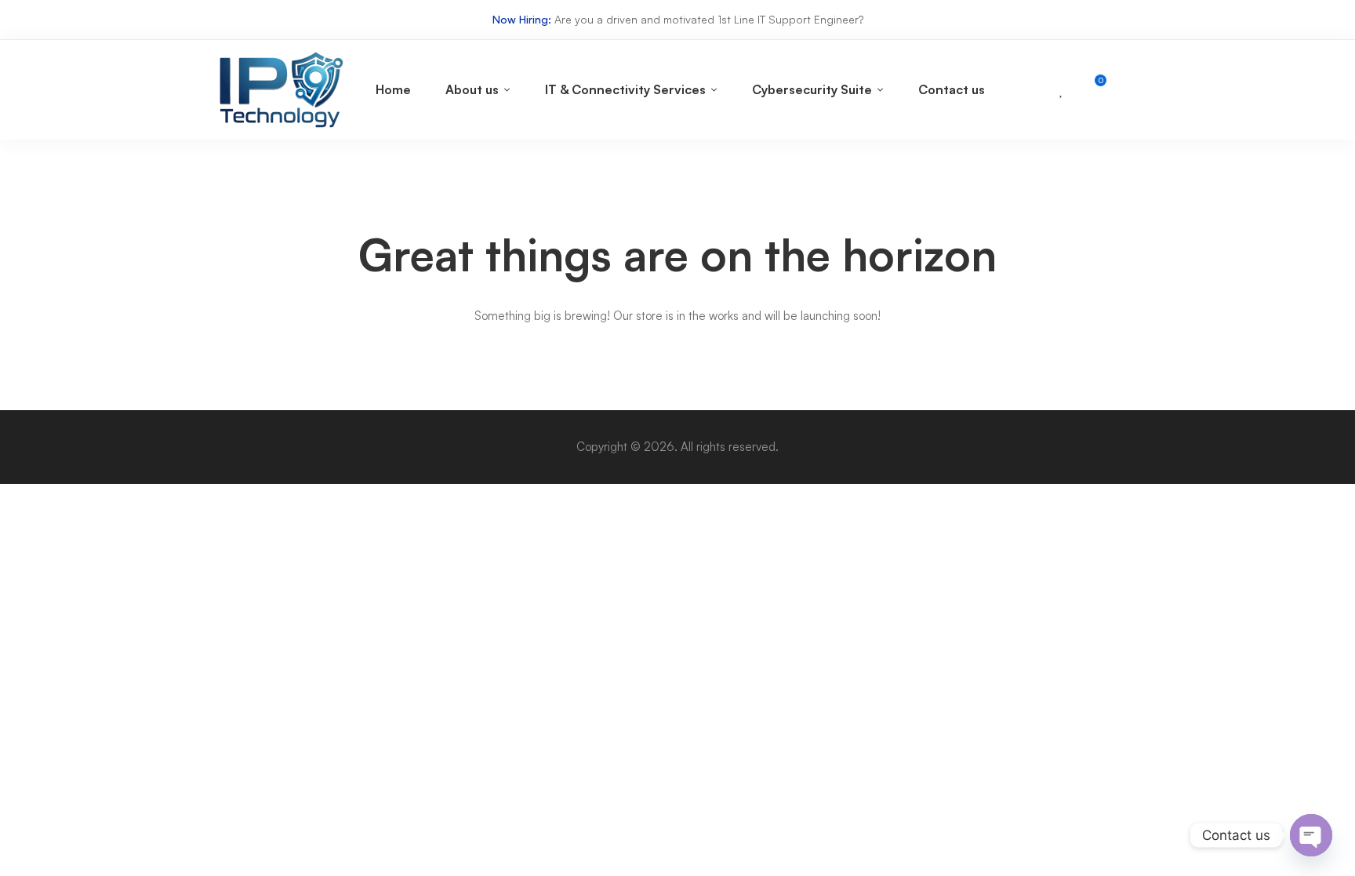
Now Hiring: (521, 19)
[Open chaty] (1311, 835)
